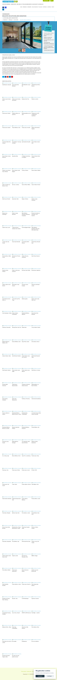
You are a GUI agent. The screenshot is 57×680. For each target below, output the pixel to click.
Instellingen (49, 676)
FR (51, 0)
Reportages (45, 7)
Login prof (46, 0)
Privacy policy (23, 671)
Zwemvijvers (29, 7)
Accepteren (40, 676)
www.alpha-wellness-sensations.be (25, 19)
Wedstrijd (49, 7)
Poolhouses (40, 7)
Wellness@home (35, 7)
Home (21, 7)
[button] (3, 35)
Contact (52, 7)
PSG (28, 674)
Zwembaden (25, 7)
